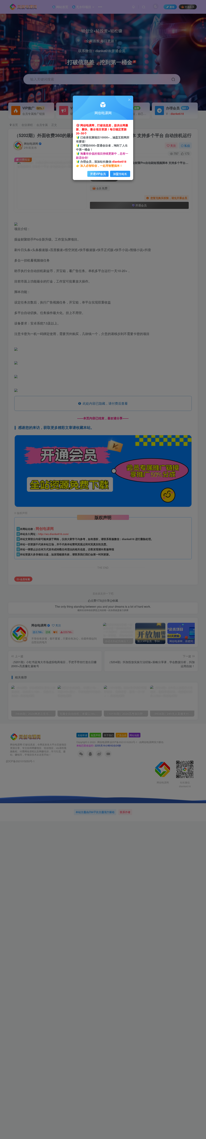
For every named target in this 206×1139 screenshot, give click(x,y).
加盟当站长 (120, 174)
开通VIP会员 (98, 174)
